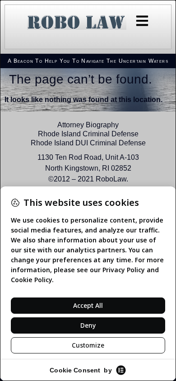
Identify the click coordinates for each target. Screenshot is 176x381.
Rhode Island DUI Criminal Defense (88, 143)
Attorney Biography (88, 125)
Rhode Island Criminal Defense (88, 134)
